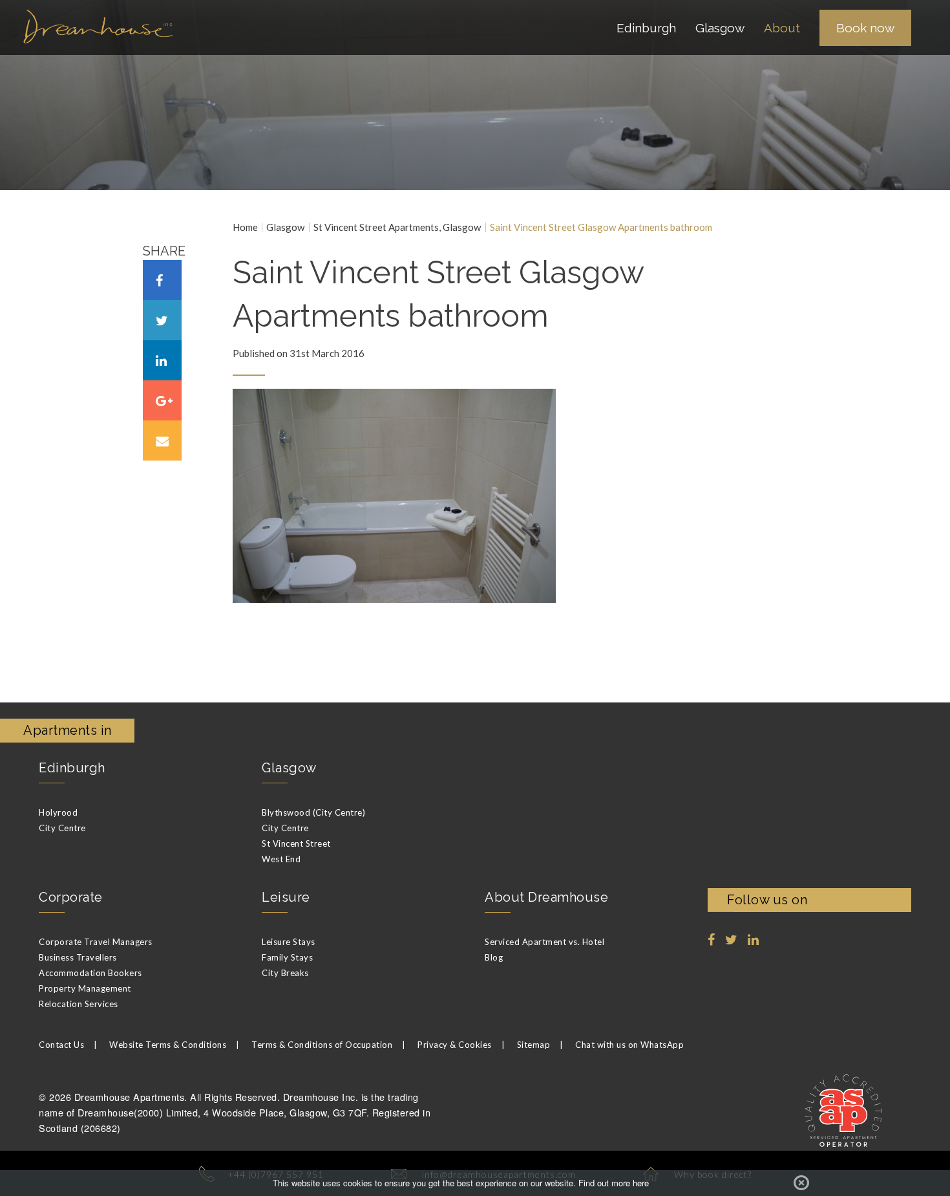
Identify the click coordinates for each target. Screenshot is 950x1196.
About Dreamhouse (546, 897)
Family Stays (287, 957)
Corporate (71, 897)
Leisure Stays (288, 942)
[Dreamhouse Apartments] (113, 26)
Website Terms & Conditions (167, 1044)
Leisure (286, 897)
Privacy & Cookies (454, 1044)
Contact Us (61, 1044)
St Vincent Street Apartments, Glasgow (397, 227)
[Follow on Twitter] (731, 939)
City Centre (62, 828)
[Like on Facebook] (711, 939)
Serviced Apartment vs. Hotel (544, 942)
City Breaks (285, 973)
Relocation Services (78, 1004)
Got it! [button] (801, 1183)
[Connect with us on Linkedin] (753, 939)
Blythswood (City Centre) (313, 812)
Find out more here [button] (613, 1183)
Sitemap (534, 1044)
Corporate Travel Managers (96, 942)
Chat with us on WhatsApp (629, 1044)
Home (245, 227)
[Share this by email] (162, 440)
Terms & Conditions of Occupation (321, 1044)
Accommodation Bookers (90, 973)
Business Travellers (78, 957)
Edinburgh (72, 768)
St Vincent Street (296, 843)
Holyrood (58, 812)
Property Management (85, 988)
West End (281, 859)
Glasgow (285, 227)
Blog (494, 957)
